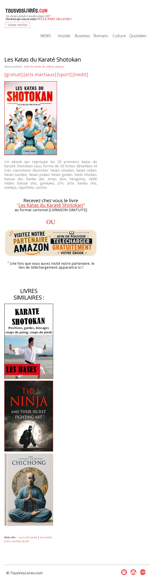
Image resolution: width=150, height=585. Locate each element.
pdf (27, 541)
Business (82, 35)
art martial (46, 537)
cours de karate (28, 537)
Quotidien (137, 35)
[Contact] (124, 572)
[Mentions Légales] (133, 572)
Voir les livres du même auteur (44, 66)
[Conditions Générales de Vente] (143, 572)
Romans (101, 35)
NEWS (45, 35)
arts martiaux (14, 541)
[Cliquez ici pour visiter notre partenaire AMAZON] (50, 243)
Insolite (64, 35)
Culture (119, 35)
